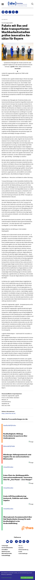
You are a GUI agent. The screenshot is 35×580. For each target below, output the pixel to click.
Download (17, 68)
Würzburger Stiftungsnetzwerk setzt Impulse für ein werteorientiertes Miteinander (17, 456)
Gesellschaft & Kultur (7, 547)
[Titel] (3, 12)
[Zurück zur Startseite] (17, 4)
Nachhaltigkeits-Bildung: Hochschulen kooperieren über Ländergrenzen (15, 436)
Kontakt (20, 551)
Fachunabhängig (6, 555)
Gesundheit (5, 549)
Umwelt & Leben (6, 551)
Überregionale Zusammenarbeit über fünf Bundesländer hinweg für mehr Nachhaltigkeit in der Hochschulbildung (17, 520)
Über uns (20, 545)
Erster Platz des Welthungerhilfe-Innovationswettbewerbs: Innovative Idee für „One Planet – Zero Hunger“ (17, 477)
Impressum (20, 547)
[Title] (9, 12)
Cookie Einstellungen (23, 553)
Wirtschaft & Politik (7, 553)
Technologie (5, 545)
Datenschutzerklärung (23, 549)
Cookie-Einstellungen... (6, 577)
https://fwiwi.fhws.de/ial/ (9, 413)
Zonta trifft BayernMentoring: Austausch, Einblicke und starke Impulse (15, 498)
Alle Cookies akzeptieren (27, 577)
